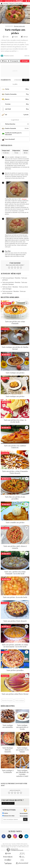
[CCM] (8, 854)
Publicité (19, 843)
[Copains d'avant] (8, 860)
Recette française (7, 700)
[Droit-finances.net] (22, 857)
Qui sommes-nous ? (7, 843)
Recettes (6, 3)
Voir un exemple (24, 813)
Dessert (12, 3)
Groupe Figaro (13, 846)
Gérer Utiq (26, 845)
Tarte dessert (19, 3)
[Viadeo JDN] (22, 860)
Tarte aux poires (7, 291)
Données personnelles (7, 845)
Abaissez (24, 199)
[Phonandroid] (22, 863)
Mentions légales (5, 846)
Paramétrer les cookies (18, 845)
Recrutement (24, 843)
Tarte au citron (6, 287)
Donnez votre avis (19, 26)
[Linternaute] (8, 857)
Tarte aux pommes (8, 282)
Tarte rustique (19, 700)
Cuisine (6, 813)
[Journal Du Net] (22, 854)
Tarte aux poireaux (8, 278)
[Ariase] (8, 863)
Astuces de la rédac (9, 815)
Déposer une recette (8, 803)
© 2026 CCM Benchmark (23, 846)
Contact (14, 843)
